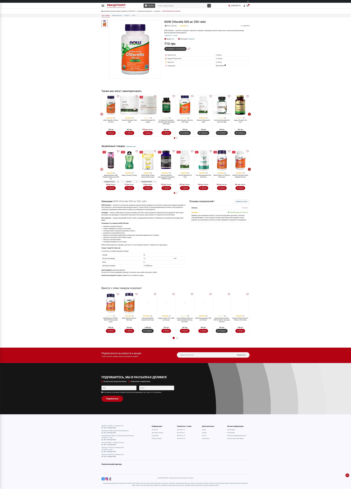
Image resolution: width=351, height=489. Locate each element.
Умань (151, 485)
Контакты (155, 429)
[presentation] (101, 114)
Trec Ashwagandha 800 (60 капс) (203, 176)
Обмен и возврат (157, 438)
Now (172, 39)
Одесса (227, 483)
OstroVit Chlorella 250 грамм (148, 121)
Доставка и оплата (157, 432)
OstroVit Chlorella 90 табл (203, 121)
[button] (103, 6)
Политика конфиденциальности (236, 435)
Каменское (199, 485)
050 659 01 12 (181, 435)
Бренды (204, 432)
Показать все (131, 146)
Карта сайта (205, 438)
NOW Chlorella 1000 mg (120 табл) (185, 121)
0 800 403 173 (235, 6)
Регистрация (231, 432)
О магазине (155, 435)
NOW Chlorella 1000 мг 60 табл (110, 121)
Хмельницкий (180, 483)
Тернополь (172, 483)
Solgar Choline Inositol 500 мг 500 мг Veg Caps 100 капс (222, 320)
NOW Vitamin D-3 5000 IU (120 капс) (222, 176)
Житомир (200, 483)
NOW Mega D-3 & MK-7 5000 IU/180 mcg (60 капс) (110, 320)
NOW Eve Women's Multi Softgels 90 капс (240, 176)
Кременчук (164, 485)
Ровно (137, 485)
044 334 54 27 (181, 432)
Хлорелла (191, 39)
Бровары (188, 485)
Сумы (133, 485)
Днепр (144, 483)
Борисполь (181, 485)
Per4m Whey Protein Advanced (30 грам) (147, 176)
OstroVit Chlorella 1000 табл (129, 121)
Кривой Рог (157, 485)
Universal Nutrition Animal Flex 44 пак (147, 319)
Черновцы (165, 483)
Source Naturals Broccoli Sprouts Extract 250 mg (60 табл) (185, 320)
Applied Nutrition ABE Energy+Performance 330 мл (111, 177)
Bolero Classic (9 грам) (129, 175)
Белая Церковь (173, 485)
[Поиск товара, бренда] (209, 6)
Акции (204, 429)
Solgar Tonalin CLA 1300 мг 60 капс (166, 319)
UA (248, 1)
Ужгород (146, 485)
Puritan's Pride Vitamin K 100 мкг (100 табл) (240, 319)
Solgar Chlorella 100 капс (240, 121)
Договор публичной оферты (235, 438)
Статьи (204, 435)
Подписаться (241, 355)
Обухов (193, 485)
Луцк (141, 485)
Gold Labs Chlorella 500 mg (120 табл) (222, 121)
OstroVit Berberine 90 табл (185, 176)
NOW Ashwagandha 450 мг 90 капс (203, 319)
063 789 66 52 (181, 438)
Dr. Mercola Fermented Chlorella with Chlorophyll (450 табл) (166, 122)
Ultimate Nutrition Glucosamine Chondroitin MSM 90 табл (166, 177)
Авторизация (231, 429)
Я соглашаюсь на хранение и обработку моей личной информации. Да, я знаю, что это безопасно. (132, 392)
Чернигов (193, 483)
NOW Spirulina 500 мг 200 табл (129, 319)
